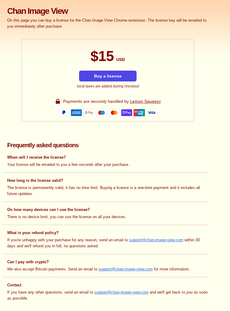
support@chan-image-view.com (156, 240)
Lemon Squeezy (145, 101)
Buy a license (108, 76)
